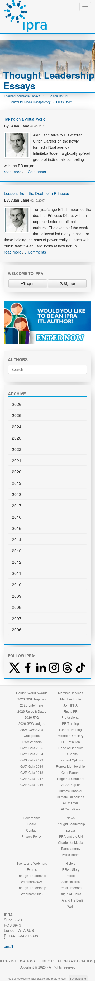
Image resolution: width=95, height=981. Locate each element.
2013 (16, 551)
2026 (16, 404)
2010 (16, 585)
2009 (16, 596)
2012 (16, 562)
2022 (16, 449)
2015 (16, 528)
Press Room (64, 102)
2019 (16, 483)
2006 (16, 630)
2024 (16, 427)
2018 (16, 494)
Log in (29, 283)
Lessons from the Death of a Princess (36, 193)
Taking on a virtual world (24, 119)
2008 (16, 607)
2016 (16, 517)
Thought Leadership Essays (22, 96)
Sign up (69, 283)
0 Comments (35, 171)
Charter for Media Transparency (30, 102)
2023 (16, 438)
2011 (16, 573)
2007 (16, 618)
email (8, 946)
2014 (16, 539)
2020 (16, 472)
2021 (16, 461)
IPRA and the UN (57, 96)
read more (12, 171)
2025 (16, 415)
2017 (16, 506)
